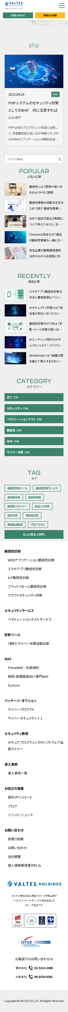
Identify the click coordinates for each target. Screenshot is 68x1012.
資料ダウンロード (20, 797)
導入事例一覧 (17, 773)
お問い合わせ (18, 15)
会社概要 (14, 856)
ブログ (12, 806)
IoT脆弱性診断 (18, 577)
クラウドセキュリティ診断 (25, 595)
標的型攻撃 (32, 515)
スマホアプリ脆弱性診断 (25, 568)
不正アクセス (38, 524)
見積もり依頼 (50, 15)
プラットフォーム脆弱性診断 (27, 586)
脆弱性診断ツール (17, 488)
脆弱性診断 (13, 497)
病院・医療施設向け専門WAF (28, 676)
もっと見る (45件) (34, 534)
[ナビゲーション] (61, 6)
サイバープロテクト (21, 709)
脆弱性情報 (34, 497)
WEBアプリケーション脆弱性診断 (31, 560)
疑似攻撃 (12, 515)
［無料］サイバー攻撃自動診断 (28, 643)
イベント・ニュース (20, 814)
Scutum (14, 685)
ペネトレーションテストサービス (30, 619)
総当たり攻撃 (42, 506)
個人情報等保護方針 (22, 865)
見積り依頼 (16, 838)
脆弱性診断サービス (47, 488)
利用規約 (32, 667)
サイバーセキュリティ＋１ (25, 718)
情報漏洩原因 (15, 524)
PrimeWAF (15, 667)
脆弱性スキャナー (17, 506)
